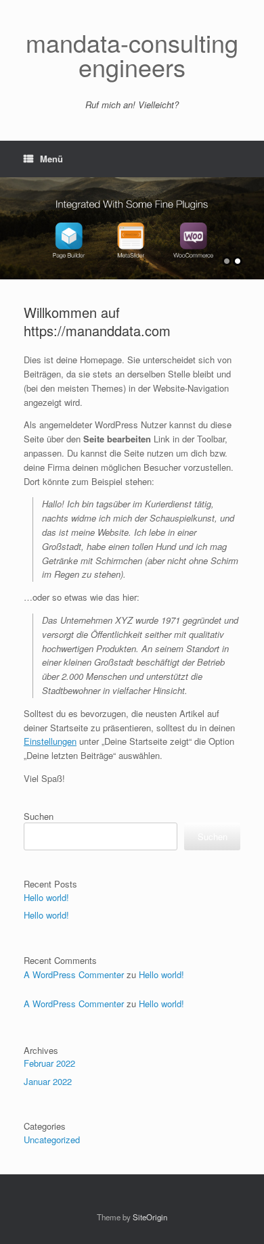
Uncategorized (52, 1139)
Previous (11, 221)
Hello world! (46, 897)
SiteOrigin (150, 1217)
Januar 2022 (48, 1081)
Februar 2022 (49, 1063)
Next (253, 221)
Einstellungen (50, 741)
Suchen (38, 816)
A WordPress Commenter (74, 974)
